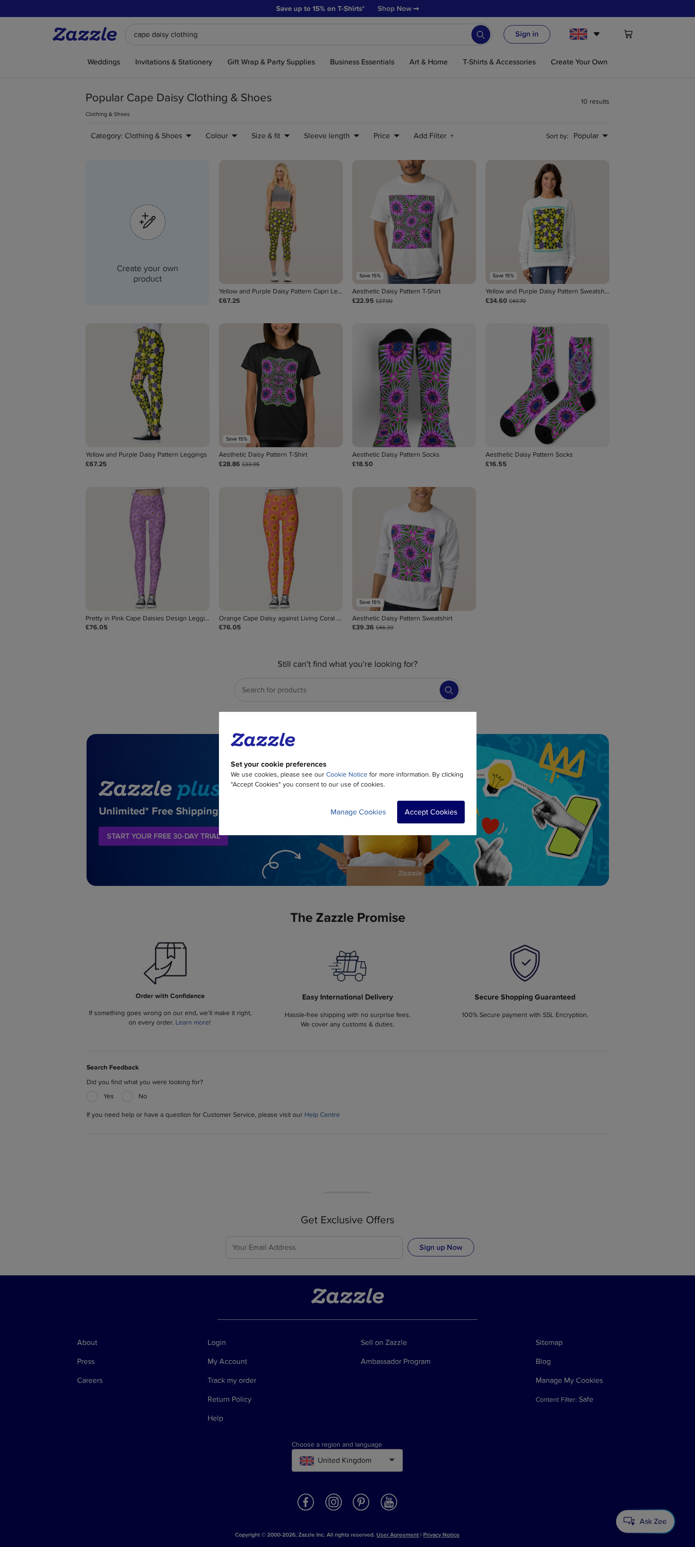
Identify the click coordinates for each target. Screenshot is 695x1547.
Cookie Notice (346, 774)
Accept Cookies (431, 812)
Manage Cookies (358, 812)
